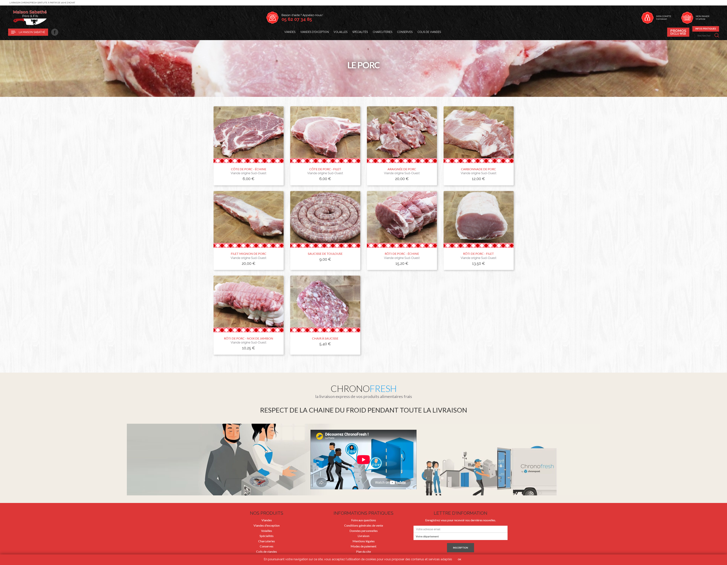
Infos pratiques (705, 28)
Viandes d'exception (314, 31)
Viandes (289, 31)
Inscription (460, 547)
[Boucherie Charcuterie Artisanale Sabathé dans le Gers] (29, 17)
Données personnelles (363, 530)
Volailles (340, 31)
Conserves (405, 31)
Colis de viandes (429, 31)
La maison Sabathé (32, 32)
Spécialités (360, 31)
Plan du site (363, 551)
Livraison (363, 536)
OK (459, 559)
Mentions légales (364, 541)
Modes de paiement (363, 546)
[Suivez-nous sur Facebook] (53, 32)
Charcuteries (382, 31)
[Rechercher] (717, 35)
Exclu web (678, 32)
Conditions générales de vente (363, 525)
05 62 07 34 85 (297, 19)
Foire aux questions (363, 520)
